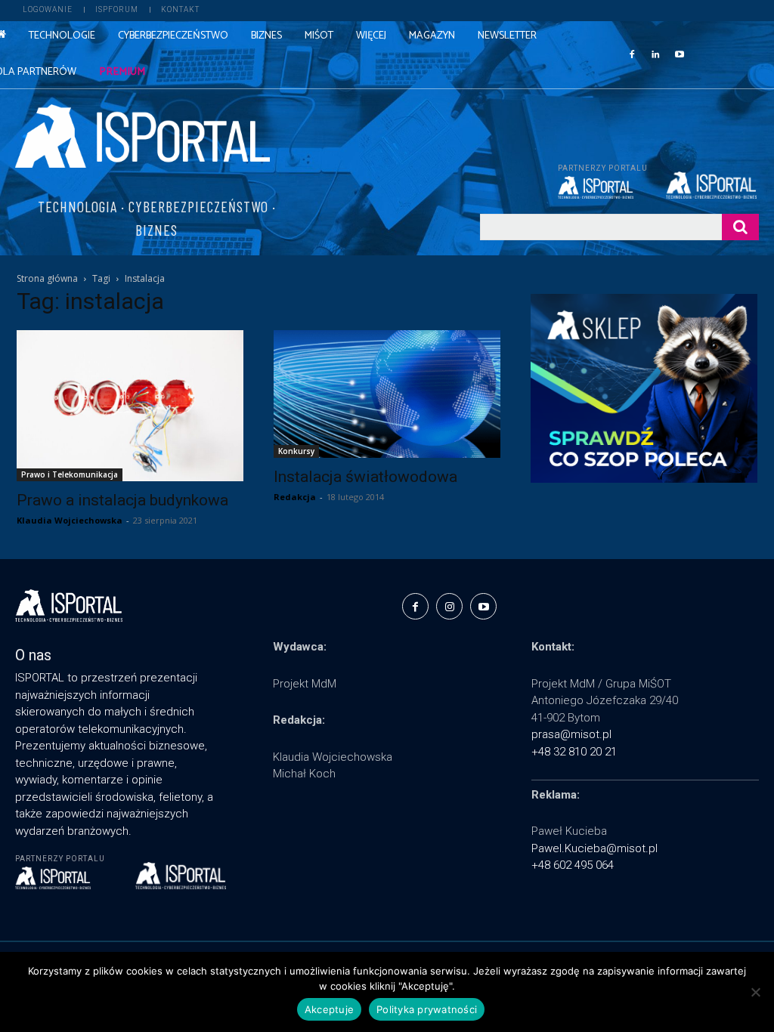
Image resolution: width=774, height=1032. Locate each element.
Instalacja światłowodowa (365, 477)
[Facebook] (632, 53)
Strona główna (47, 278)
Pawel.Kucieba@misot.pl (594, 848)
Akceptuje (329, 1009)
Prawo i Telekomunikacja (69, 474)
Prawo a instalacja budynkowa (122, 500)
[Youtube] (679, 53)
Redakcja (295, 496)
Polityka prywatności (426, 1009)
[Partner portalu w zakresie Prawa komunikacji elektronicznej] (712, 185)
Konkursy (296, 451)
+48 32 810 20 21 (574, 752)
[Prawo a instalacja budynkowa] (130, 405)
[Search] (740, 227)
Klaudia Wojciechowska (69, 520)
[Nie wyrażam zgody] (755, 992)
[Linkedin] (655, 53)
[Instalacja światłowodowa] (387, 394)
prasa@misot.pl (571, 734)
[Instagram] (449, 606)
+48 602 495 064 (572, 865)
